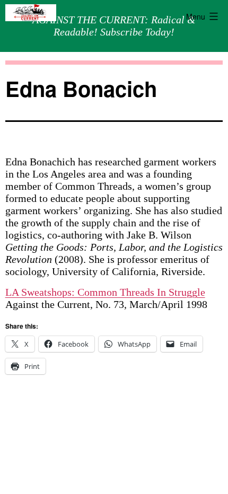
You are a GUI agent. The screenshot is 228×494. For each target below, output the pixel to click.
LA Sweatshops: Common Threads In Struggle (105, 292)
